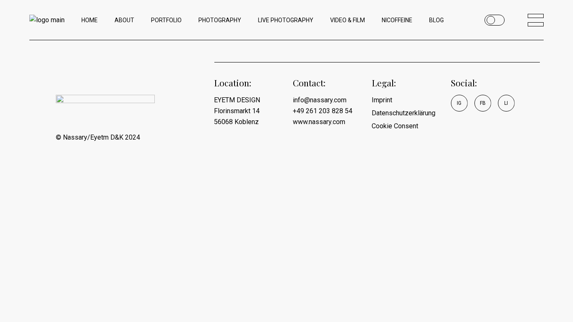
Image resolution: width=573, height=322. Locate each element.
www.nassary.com (319, 122)
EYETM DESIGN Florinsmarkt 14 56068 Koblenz (237, 111)
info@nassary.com (319, 100)
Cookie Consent (395, 126)
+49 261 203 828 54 (322, 111)
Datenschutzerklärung (403, 113)
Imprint (382, 100)
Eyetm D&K (106, 137)
